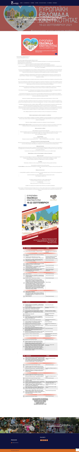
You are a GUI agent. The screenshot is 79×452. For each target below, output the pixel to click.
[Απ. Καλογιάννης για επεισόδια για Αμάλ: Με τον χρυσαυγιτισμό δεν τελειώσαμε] (59, 425)
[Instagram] (43, 440)
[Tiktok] (47, 440)
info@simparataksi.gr (15, 442)
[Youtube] (45, 440)
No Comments (47, 22)
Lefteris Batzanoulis (32, 22)
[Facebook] (41, 440)
